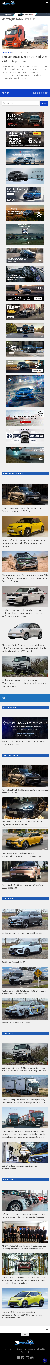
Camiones (6, 52)
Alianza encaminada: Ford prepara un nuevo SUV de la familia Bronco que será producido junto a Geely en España (25, 578)
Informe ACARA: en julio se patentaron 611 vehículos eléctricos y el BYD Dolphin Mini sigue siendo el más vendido (22, 1315)
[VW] (25, 220)
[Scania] (25, 282)
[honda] (25, 262)
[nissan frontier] (25, 425)
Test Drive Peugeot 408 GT (14, 962)
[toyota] (25, 356)
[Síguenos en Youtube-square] (42, 93)
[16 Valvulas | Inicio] (11, 3)
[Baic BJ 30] (25, 127)
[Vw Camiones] (25, 338)
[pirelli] (25, 146)
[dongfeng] (25, 164)
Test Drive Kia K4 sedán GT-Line (16, 1022)
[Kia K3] (25, 202)
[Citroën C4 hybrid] (25, 462)
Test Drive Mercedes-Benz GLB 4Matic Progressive (24, 933)
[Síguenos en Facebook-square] (34, 93)
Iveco (14, 52)
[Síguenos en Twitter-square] (38, 93)
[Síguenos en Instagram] (46, 93)
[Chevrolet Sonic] (25, 319)
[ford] (25, 244)
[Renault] (25, 372)
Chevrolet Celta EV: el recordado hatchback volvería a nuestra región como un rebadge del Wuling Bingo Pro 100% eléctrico (24, 648)
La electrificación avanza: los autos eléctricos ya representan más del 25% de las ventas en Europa (25, 543)
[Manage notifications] (45, 1360)
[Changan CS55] (25, 183)
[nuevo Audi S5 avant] (25, 300)
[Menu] (47, 3)
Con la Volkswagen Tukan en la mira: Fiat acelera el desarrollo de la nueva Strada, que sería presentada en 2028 (23, 613)
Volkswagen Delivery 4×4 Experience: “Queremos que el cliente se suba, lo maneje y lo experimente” (24, 683)
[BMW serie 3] (25, 406)
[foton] (25, 14)
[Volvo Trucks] (25, 444)
